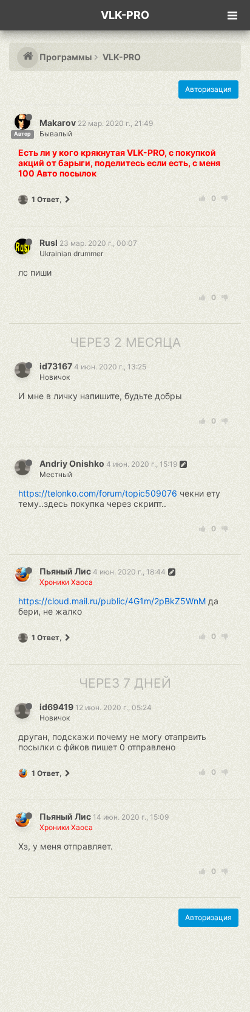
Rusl (48, 242)
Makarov (57, 122)
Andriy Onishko (71, 463)
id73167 (55, 366)
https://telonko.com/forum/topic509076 (97, 493)
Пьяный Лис (65, 571)
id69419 (56, 707)
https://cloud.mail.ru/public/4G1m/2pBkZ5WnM (112, 601)
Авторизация (208, 89)
